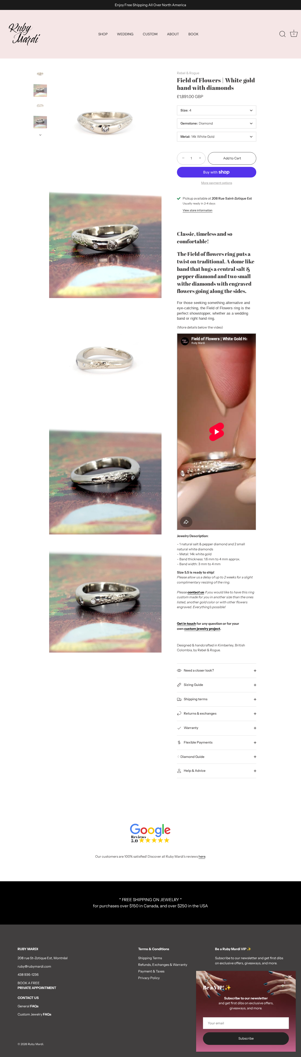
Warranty (190, 728)
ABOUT (173, 34)
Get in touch (186, 623)
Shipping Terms (150, 958)
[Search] (282, 34)
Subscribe (246, 1038)
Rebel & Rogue (188, 73)
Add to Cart (232, 158)
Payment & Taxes (151, 971)
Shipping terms (195, 699)
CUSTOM (150, 34)
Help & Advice (194, 770)
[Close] (290, 977)
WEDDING (125, 34)
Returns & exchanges (199, 713)
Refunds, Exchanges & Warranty (162, 965)
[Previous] (40, 63)
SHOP (103, 34)
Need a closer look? (198, 670)
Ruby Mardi (35, 1044)
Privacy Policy (149, 978)
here (202, 856)
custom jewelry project (202, 629)
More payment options (216, 183)
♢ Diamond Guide (190, 757)
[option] (40, 75)
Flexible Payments (197, 742)
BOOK (193, 34)
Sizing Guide (193, 685)
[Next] (40, 135)
